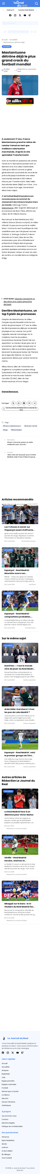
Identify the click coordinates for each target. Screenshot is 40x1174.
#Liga (5, 430)
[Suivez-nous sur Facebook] (10, 15)
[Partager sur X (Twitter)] (13, 403)
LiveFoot (5, 1147)
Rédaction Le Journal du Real (27, 70)
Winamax (5, 1137)
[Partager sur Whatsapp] (18, 403)
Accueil (4, 40)
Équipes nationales (9, 1084)
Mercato (5, 1098)
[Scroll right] (37, 10)
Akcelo (4, 1144)
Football (5, 1088)
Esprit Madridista (8, 1140)
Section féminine (8, 1102)
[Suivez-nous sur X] (20, 15)
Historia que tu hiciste (10, 1091)
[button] (4, 3)
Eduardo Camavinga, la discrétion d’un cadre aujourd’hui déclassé (19, 301)
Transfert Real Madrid (26, 10)
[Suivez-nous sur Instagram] (15, 15)
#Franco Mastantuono (12, 426)
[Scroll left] (3, 10)
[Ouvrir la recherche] (36, 3)
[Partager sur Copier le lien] (34, 403)
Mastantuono (7, 208)
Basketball (6, 1074)
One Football (7, 1158)
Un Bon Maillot (7, 1151)
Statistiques (6, 1105)
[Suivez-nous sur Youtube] (25, 15)
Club (3, 1077)
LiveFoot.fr (10, 10)
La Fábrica (6, 1095)
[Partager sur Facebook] (24, 403)
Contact (5, 1119)
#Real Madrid (16, 430)
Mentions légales (8, 1123)
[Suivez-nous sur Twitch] (30, 15)
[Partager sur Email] (29, 403)
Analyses (5, 1070)
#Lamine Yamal (30, 426)
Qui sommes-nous (9, 1116)
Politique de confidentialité (12, 1126)
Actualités (13, 40)
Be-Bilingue (6, 1154)
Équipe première (8, 1081)
